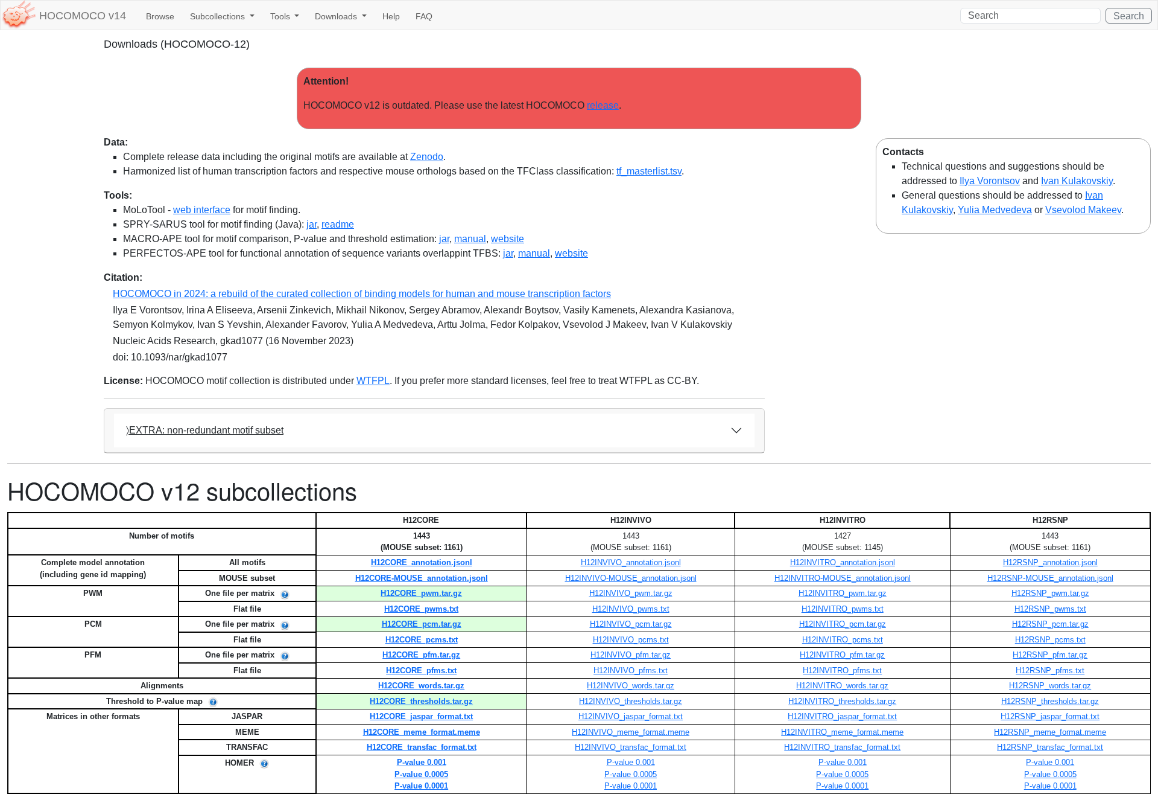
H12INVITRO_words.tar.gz (842, 685)
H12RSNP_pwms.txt (1050, 608)
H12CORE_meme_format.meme (421, 732)
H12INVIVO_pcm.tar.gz (631, 624)
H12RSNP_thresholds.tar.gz (1050, 701)
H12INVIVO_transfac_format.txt (630, 747)
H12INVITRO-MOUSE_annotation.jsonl (842, 578)
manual (470, 239)
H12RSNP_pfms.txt (1050, 670)
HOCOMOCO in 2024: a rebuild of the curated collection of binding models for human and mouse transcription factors (362, 294)
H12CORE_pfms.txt (421, 670)
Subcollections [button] (218, 16)
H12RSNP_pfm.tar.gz (1050, 654)
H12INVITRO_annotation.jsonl (842, 562)
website (507, 239)
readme (337, 224)
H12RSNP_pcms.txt (1050, 639)
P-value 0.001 (421, 762)
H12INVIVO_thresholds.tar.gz (630, 701)
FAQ (424, 16)
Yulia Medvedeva (995, 210)
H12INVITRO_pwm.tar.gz (843, 593)
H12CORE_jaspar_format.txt (421, 716)
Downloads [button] (337, 16)
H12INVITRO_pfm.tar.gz (842, 654)
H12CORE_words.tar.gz (421, 685)
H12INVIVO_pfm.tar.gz (630, 654)
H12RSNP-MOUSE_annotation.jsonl (1050, 578)
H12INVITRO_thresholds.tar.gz (842, 701)
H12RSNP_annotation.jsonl (1050, 562)
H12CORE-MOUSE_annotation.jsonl (421, 578)
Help (391, 16)
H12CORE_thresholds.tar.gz (421, 701)
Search (1128, 16)
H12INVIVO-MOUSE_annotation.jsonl (631, 578)
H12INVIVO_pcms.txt (631, 639)
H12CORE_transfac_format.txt (421, 747)
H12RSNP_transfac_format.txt (1050, 747)
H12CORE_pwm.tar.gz (421, 593)
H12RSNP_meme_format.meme (1050, 732)
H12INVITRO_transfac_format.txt (842, 747)
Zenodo (426, 157)
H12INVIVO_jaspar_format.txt (630, 716)
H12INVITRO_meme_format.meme (842, 732)
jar (311, 224)
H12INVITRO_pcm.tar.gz (842, 624)
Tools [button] (281, 16)
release (603, 105)
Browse (160, 16)
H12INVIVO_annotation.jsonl (631, 562)
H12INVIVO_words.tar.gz (630, 685)
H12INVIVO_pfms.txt (630, 670)
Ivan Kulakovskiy (1077, 181)
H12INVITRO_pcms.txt (842, 639)
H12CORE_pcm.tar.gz (421, 624)
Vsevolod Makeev (1083, 210)
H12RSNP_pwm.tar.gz (1050, 593)
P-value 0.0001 (421, 785)
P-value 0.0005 (421, 774)
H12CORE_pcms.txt (421, 639)
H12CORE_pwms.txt (421, 608)
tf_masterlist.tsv (649, 171)
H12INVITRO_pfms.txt (842, 670)
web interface (201, 210)
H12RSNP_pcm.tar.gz (1050, 624)
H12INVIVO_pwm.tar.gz (630, 593)
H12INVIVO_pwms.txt (630, 608)
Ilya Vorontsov (990, 181)
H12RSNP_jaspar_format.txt (1050, 716)
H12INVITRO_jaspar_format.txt (842, 716)
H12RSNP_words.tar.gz (1050, 685)
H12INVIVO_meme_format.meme (630, 732)
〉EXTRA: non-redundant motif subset (204, 430)
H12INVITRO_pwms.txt (843, 608)
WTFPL (373, 381)
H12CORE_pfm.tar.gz (421, 654)
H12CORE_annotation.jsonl (421, 562)
